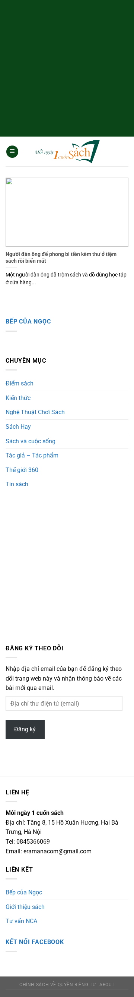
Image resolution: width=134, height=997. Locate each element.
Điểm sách (20, 383)
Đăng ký (25, 729)
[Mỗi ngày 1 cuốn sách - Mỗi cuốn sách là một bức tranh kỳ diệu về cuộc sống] (67, 151)
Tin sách (17, 484)
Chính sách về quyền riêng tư (57, 984)
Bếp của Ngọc (28, 321)
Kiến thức (18, 397)
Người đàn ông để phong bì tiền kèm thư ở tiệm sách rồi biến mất (61, 257)
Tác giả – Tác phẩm (32, 455)
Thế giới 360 (22, 470)
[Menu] (12, 152)
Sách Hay (18, 426)
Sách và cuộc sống (30, 441)
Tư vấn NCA (21, 921)
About (107, 984)
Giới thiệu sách (25, 906)
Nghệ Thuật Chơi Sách (35, 412)
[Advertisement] (67, 67)
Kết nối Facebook (35, 942)
